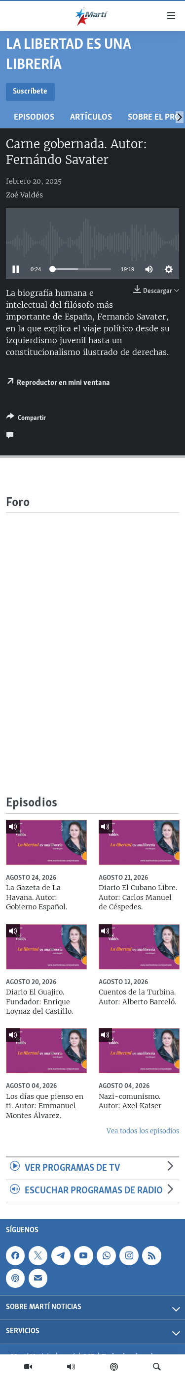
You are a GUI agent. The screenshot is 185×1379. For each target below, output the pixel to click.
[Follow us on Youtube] (83, 1255)
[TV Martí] (28, 1366)
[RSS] (151, 1255)
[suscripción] (38, 1278)
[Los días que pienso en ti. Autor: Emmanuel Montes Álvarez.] (46, 1050)
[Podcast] (114, 1366)
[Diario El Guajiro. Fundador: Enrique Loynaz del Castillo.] (46, 946)
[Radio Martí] (71, 1366)
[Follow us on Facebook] (15, 1255)
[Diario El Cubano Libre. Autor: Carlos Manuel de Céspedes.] (139, 842)
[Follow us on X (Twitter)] (38, 1255)
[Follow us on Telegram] (60, 1255)
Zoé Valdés (24, 195)
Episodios (34, 117)
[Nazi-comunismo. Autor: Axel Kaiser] (139, 1050)
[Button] (26, 419)
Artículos (91, 117)
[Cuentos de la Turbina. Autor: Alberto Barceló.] (139, 946)
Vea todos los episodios (143, 1131)
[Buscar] (157, 1366)
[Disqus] (92, 636)
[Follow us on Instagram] (128, 1255)
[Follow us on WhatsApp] (106, 1255)
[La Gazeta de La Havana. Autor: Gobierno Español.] (46, 842)
